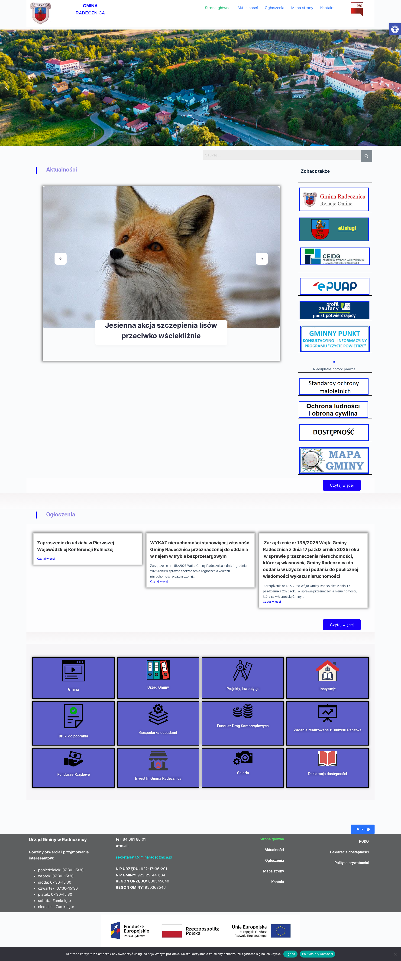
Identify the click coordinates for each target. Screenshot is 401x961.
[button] (395, 29)
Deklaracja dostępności (327, 774)
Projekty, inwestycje (242, 688)
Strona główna (217, 7)
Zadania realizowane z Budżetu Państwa (328, 730)
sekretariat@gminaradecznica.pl (144, 857)
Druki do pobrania (73, 736)
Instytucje (328, 689)
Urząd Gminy (158, 687)
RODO (364, 841)
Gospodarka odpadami (158, 732)
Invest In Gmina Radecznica (158, 778)
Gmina (73, 689)
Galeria (243, 773)
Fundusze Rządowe (73, 774)
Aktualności (247, 7)
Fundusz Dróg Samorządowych (243, 726)
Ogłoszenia (274, 7)
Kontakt (327, 7)
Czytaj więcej (46, 558)
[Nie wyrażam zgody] (395, 954)
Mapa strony (302, 7)
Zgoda (290, 954)
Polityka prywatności (351, 863)
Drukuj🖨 (363, 829)
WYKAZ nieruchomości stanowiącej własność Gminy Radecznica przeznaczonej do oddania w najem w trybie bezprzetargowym (199, 549)
